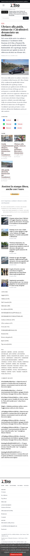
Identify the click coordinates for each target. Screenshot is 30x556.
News (2, 23)
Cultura (3, 299)
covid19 (10, 361)
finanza (19, 361)
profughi (15, 367)
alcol (2, 201)
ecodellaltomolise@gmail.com (9, 526)
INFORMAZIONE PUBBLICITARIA (10, 316)
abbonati (3, 351)
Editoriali (3, 502)
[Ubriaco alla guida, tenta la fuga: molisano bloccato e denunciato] (20, 138)
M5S (18, 363)
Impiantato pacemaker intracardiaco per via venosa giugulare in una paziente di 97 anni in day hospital (18, 283)
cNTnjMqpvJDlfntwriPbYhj (9, 411)
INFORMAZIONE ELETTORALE (10, 313)
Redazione (4, 514)
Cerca (25, 18)
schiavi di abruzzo (6, 369)
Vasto (14, 371)
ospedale (4, 367)
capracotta (17, 357)
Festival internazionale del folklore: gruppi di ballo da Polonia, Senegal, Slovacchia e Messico (14, 392)
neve (26, 365)
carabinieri (14, 201)
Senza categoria (6, 337)
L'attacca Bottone (6, 320)
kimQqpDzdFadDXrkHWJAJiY (10, 443)
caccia (27, 355)
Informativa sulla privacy (7, 522)
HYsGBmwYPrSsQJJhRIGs (9, 397)
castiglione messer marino (9, 359)
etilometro (20, 201)
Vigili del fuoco (6, 373)
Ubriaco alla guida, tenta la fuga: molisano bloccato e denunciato (20, 148)
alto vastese (13, 353)
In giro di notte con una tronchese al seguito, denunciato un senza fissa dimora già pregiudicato (17, 271)
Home (2, 485)
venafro (19, 371)
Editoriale (4, 306)
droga (15, 361)
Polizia (10, 367)
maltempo (23, 363)
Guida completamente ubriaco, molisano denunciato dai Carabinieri (7, 149)
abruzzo (9, 351)
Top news (4, 344)
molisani (10, 365)
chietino (20, 359)
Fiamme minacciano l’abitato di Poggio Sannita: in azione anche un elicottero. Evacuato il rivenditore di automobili (19, 220)
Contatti (3, 517)
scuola (15, 369)
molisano (16, 365)
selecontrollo (22, 369)
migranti (4, 365)
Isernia (14, 363)
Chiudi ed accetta (16, 554)
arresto (3, 355)
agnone (15, 351)
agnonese (21, 351)
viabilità (24, 371)
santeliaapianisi (5, 203)
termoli (3, 371)
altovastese (21, 353)
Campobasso (7, 201)
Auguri (3, 295)
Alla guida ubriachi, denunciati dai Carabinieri (5, 173)
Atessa (9, 355)
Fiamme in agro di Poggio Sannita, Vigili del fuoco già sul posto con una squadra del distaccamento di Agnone (19, 260)
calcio (3, 357)
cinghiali (4, 361)
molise (25, 201)
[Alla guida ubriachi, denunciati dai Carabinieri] (7, 164)
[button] (3, 5)
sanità (20, 367)
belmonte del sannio (18, 355)
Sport (2, 340)
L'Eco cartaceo (5, 323)
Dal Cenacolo (5, 302)
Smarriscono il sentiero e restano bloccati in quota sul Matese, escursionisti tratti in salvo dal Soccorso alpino (14, 455)
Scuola (3, 334)
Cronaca (3, 492)
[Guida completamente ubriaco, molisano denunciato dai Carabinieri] (7, 138)
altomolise (4, 353)
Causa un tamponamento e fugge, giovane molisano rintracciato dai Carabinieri (15, 211)
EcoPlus (26, 485)
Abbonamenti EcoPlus (7, 510)
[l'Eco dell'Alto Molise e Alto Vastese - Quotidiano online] (15, 5)
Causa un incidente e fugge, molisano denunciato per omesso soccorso (14, 207)
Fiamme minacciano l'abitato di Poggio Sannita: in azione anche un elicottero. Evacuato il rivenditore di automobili (18, 13)
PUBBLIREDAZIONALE (7, 330)
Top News (20, 485)
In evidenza (4, 309)
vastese (9, 371)
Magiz (3, 406)
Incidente (8, 363)
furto (3, 363)
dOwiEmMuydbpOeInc (8, 381)
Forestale (25, 361)
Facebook (3, 529)
